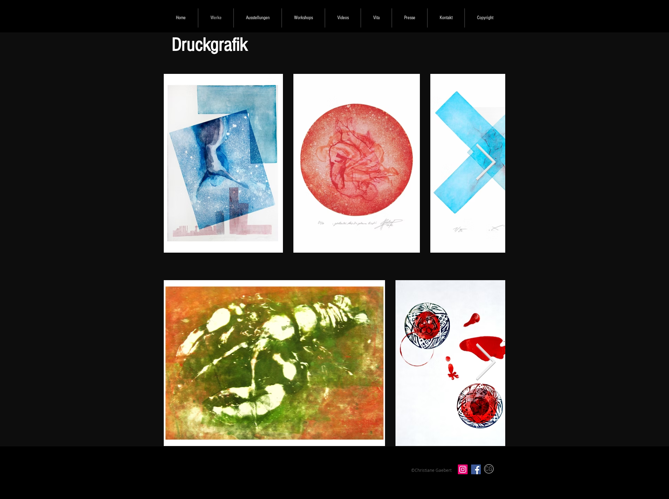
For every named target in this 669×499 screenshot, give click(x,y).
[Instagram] (463, 469)
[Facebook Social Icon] (476, 469)
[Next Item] (485, 163)
